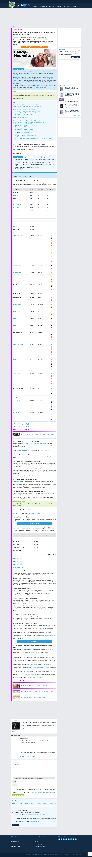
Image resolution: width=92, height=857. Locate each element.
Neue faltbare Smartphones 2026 (21, 117)
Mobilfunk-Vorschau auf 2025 (20, 108)
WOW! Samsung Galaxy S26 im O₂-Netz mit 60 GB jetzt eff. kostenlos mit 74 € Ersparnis (72, 94)
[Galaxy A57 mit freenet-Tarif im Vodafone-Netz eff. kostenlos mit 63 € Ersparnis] (61, 111)
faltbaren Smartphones (35, 513)
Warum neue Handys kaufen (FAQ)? (22, 131)
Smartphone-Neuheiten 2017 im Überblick (25, 129)
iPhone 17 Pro (38, 839)
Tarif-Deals (33, 641)
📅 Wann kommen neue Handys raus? (24, 134)
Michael (22, 731)
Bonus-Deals (76, 1)
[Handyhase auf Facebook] (69, 839)
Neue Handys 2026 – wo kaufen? (21, 119)
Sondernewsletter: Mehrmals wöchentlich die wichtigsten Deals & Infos (29, 814)
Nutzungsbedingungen (50, 792)
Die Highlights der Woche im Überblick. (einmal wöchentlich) (27, 812)
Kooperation (68, 854)
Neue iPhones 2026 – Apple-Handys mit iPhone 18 (25, 112)
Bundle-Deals (33, 524)
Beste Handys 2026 (15, 846)
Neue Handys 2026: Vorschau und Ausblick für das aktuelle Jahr (27, 106)
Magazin (74, 6)
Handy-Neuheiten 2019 (21, 126)
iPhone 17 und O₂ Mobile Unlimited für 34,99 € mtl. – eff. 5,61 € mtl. (71, 88)
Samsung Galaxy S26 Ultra (40, 846)
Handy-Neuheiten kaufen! (33, 47)
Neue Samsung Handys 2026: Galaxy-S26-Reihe (24, 109)
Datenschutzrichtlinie (34, 821)
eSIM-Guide (14, 844)
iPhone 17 (37, 841)
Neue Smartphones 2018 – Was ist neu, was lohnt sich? (27, 128)
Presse (64, 854)
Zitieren (28, 747)
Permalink (23, 747)
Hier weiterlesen (19, 168)
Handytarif (51, 6)
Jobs (80, 1)
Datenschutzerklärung (37, 792)
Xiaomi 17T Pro (38, 849)
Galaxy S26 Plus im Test (44, 450)
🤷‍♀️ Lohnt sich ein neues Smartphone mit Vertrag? (26, 136)
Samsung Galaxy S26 (43, 443)
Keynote (24, 674)
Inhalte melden (55, 854)
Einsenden (15, 824)
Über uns (27, 854)
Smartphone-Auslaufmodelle (42, 503)
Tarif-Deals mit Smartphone (50, 635)
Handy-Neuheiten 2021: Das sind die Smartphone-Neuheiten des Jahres (31, 123)
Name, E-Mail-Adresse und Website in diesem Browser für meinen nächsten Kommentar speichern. (34, 789)
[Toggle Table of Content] (53, 103)
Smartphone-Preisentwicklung (32, 652)
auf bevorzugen (41, 37)
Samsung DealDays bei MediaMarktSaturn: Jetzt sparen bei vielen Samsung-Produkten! (72, 100)
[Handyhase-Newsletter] (59, 839)
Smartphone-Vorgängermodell (33, 677)
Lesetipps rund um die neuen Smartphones (24, 139)
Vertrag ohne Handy (15, 839)
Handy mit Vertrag (43, 6)
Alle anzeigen (77, 115)
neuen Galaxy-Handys (31, 443)
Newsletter (70, 1)
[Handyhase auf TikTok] (76, 839)
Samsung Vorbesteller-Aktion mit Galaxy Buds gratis (38, 667)
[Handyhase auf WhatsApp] (64, 839)
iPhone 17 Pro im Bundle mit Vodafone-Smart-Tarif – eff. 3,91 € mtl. (72, 106)
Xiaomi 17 (18, 481)
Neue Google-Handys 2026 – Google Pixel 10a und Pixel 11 (27, 115)
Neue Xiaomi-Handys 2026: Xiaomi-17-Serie (23, 114)
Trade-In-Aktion (26, 668)
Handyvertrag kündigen (16, 849)
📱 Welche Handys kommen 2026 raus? (24, 132)
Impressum (32, 854)
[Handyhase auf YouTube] (73, 839)
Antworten (33, 747)
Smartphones (20, 26)
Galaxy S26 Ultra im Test (23, 450)
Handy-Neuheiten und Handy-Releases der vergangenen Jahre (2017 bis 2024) (32, 122)
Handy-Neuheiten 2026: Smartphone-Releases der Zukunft (27, 104)
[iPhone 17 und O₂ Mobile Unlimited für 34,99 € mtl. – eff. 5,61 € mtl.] (61, 88)
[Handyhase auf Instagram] (71, 839)
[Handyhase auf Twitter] (66, 839)
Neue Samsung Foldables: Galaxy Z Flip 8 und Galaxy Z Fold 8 (28, 111)
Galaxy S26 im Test (22, 449)
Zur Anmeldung (75, 57)
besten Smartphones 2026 (24, 176)
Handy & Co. (58, 6)
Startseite (35, 6)
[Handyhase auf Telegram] (61, 839)
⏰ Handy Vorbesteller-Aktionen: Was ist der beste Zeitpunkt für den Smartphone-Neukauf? (34, 138)
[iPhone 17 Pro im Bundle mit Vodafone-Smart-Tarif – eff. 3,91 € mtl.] (61, 106)
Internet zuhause (67, 6)
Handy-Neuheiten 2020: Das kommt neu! (25, 125)
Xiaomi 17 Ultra (24, 483)
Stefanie (14, 720)
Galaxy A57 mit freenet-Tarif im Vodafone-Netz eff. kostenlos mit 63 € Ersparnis (72, 111)
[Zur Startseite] (11, 26)
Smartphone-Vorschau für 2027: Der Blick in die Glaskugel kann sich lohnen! (31, 120)
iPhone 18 (33, 468)
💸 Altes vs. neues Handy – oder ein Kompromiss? (26, 135)
